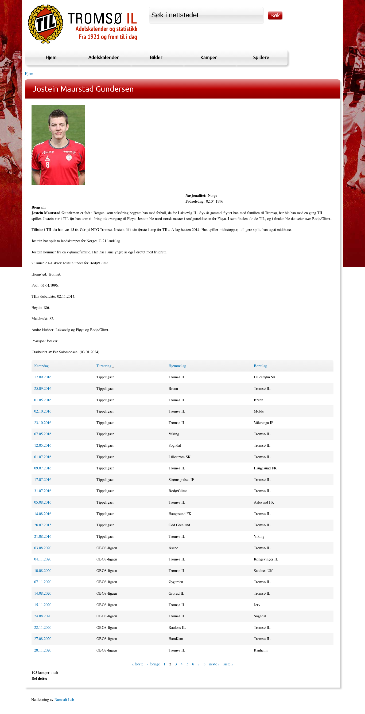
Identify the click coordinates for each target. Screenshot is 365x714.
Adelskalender (103, 57)
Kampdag (41, 365)
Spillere (261, 57)
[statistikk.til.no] (83, 43)
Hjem (51, 57)
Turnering (103, 365)
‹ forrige (153, 664)
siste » (228, 664)
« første (137, 664)
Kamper (208, 57)
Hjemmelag (177, 365)
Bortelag (260, 365)
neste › (214, 664)
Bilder (156, 57)
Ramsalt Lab (64, 699)
